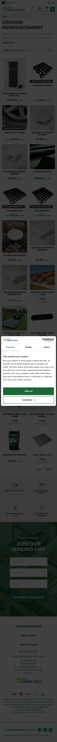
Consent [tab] (10, 347)
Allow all (29, 391)
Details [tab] (28, 347)
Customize (27, 400)
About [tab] (47, 347)
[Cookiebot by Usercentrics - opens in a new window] (42, 340)
